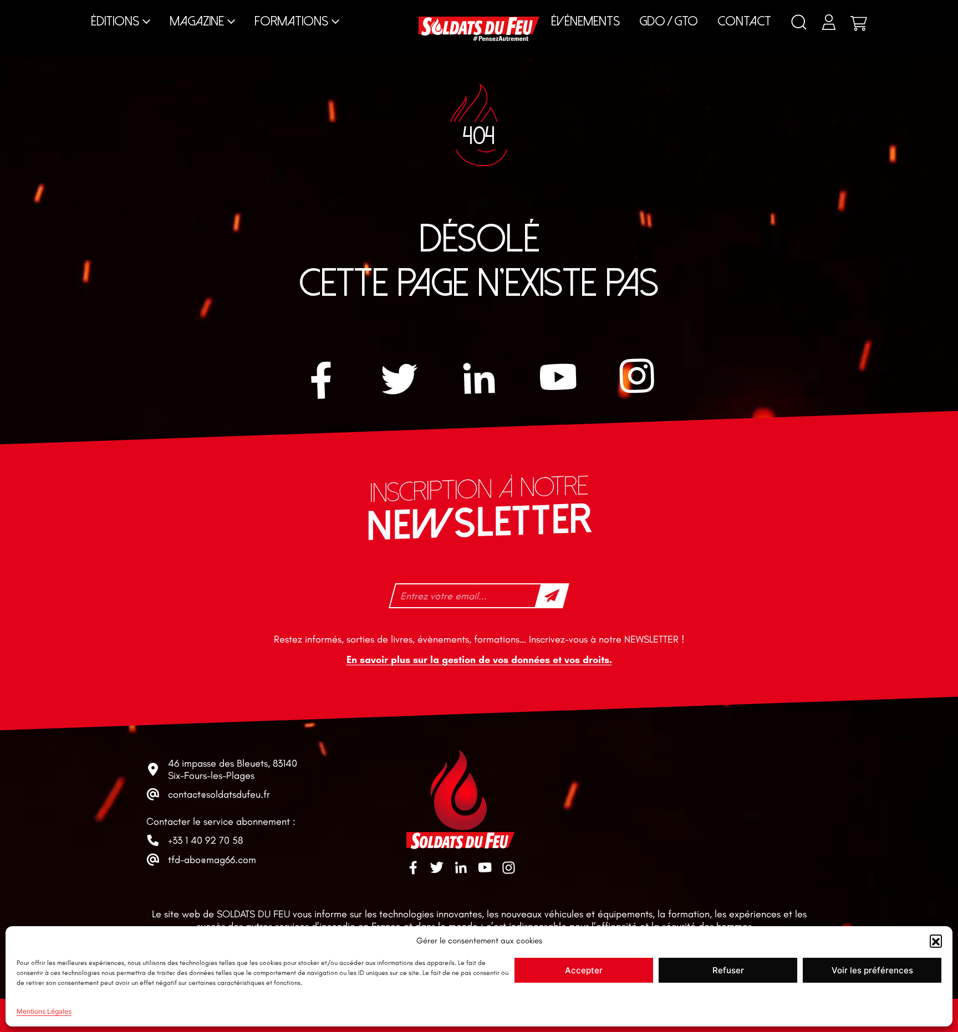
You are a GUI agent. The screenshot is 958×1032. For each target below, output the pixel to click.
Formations (291, 21)
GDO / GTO (668, 21)
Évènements (585, 21)
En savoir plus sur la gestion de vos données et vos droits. (479, 660)
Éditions (115, 21)
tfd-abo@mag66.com (212, 860)
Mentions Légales (44, 1011)
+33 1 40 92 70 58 (205, 840)
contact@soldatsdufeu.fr (219, 794)
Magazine (197, 21)
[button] (935, 940)
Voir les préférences (872, 970)
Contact (744, 21)
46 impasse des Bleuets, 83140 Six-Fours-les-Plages (232, 769)
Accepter (584, 970)
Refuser (728, 970)
